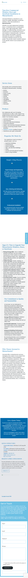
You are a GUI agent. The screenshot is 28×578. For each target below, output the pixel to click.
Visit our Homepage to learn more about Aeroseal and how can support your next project (14, 434)
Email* (3, 531)
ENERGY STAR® (8, 129)
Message (4, 546)
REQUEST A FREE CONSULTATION (12, 458)
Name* (3, 523)
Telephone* (4, 538)
